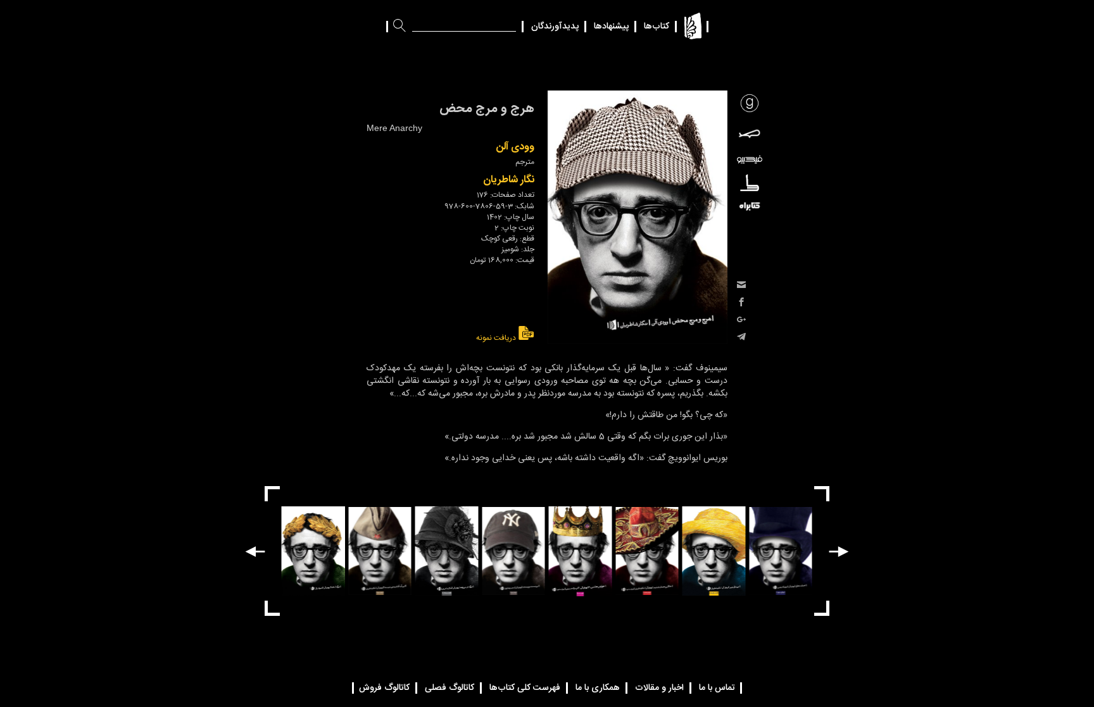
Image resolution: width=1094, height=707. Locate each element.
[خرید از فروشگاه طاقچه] (749, 182)
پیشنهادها (611, 26)
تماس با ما (717, 688)
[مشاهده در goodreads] (749, 103)
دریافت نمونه (497, 338)
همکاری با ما (597, 688)
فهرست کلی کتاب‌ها (524, 688)
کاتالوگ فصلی (449, 688)
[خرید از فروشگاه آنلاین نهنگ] (749, 133)
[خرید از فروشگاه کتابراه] (749, 206)
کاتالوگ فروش (384, 688)
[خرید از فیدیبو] (749, 159)
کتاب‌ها (656, 26)
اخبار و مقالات (659, 688)
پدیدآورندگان (555, 26)
